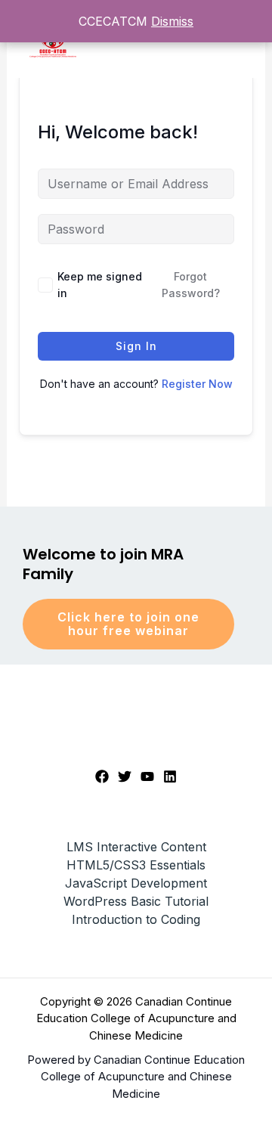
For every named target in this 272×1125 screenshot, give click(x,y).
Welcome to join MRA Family (103, 564)
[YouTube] (147, 776)
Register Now (197, 383)
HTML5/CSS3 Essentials (136, 864)
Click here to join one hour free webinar (128, 623)
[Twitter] (124, 776)
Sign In (136, 345)
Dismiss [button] (172, 21)
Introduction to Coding (136, 919)
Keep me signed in (99, 284)
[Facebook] (102, 776)
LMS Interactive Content (136, 846)
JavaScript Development (136, 883)
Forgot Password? (191, 284)
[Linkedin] (170, 776)
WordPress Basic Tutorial (136, 901)
